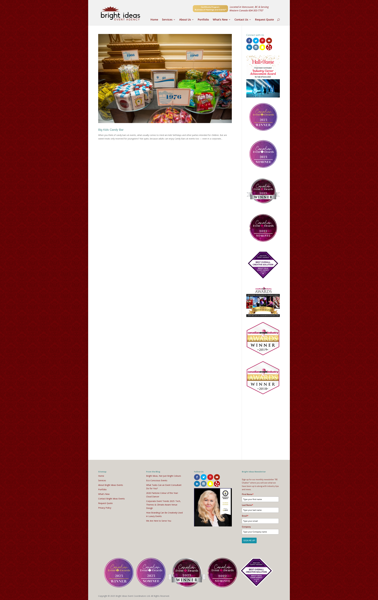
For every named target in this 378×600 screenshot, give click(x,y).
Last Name (247, 505)
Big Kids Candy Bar (111, 129)
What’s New (220, 19)
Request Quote (264, 19)
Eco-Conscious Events (156, 480)
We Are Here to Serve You (158, 520)
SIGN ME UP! (249, 540)
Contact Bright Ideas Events (111, 498)
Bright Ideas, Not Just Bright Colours (163, 475)
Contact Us (241, 19)
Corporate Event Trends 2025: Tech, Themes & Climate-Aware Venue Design (163, 505)
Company (246, 526)
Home (154, 19)
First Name (248, 494)
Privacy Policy (104, 507)
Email (245, 515)
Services (167, 19)
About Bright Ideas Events (110, 485)
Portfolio (203, 19)
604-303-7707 (256, 10)
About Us (185, 19)
